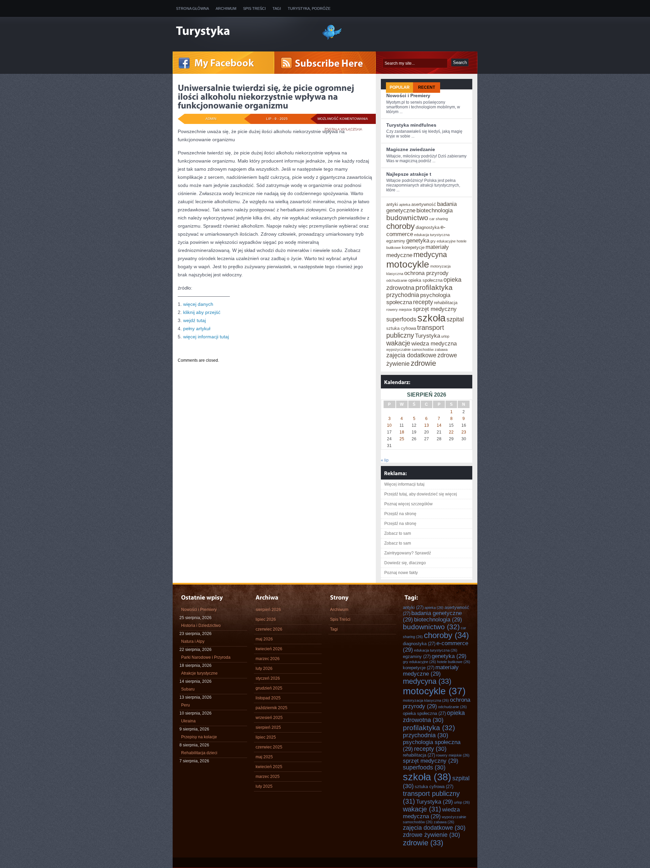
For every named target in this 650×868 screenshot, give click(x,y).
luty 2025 (264, 786)
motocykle (407, 264)
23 (463, 432)
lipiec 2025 (266, 737)
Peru (185, 705)
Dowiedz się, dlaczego (405, 562)
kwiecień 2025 (269, 766)
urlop (445, 336)
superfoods (401, 319)
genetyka (417, 240)
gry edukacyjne (443, 241)
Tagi (277, 8)
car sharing (438, 219)
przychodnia (402, 295)
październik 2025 (271, 707)
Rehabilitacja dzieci (199, 752)
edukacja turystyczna (432, 235)
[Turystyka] (243, 31)
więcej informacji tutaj (206, 336)
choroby (400, 226)
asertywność (423, 204)
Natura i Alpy (192, 641)
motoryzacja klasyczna (426, 700)
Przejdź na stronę (400, 513)
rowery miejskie (399, 310)
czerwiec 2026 (269, 629)
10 (389, 425)
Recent (426, 87)
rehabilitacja (445, 302)
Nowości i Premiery (408, 95)
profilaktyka (434, 287)
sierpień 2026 (268, 609)
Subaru (188, 689)
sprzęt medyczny (435, 309)
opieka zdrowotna (434, 716)
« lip (385, 460)
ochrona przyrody (426, 273)
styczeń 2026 (268, 678)
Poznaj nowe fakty (401, 572)
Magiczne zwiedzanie (410, 149)
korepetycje (413, 247)
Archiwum (226, 8)
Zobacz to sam (397, 533)
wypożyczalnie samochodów (410, 349)
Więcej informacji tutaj (404, 484)
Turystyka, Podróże (309, 8)
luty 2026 (264, 668)
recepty (423, 302)
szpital (455, 319)
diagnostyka (427, 227)
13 (426, 425)
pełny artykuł (196, 328)
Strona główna (192, 8)
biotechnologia (434, 210)
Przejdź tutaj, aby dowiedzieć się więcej (420, 494)
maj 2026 (264, 639)
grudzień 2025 (269, 688)
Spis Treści (254, 8)
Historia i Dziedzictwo (201, 625)
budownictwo (407, 217)
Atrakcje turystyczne (199, 673)
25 (401, 439)
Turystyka (427, 336)
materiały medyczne (431, 670)
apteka (404, 205)
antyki (392, 204)
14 (439, 425)
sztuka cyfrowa (401, 328)
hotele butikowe (453, 662)
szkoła (431, 317)
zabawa (441, 349)
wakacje (398, 343)
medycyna (430, 254)
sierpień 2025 (268, 727)
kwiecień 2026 (269, 649)
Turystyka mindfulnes (411, 125)
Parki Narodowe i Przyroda (206, 657)
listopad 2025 (268, 698)
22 (451, 432)
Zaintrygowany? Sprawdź (407, 553)
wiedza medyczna (434, 343)
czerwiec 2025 (269, 747)
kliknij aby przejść (201, 312)
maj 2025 (264, 757)
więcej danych (198, 304)
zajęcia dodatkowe (411, 355)
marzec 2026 (268, 658)
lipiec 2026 (266, 619)
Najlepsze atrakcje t (408, 174)
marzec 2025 (268, 776)
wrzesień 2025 (269, 717)
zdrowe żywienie (431, 834)
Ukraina (188, 721)
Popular (400, 87)
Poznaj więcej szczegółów (408, 504)
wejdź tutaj (194, 320)
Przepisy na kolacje (199, 737)
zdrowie (423, 363)
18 (401, 432)
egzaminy (395, 241)
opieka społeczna (425, 280)
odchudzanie (396, 280)
